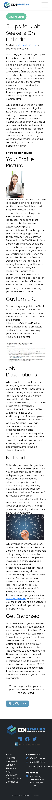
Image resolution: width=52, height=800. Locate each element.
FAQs (8, 771)
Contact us (12, 781)
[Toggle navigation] (44, 4)
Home (9, 754)
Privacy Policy (13, 778)
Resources (11, 775)
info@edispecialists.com (40, 766)
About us (11, 768)
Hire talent (11, 761)
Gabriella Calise (27, 45)
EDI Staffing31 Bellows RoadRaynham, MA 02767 (37, 781)
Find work (11, 757)
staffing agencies (16, 598)
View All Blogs (16, 16)
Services (10, 764)
